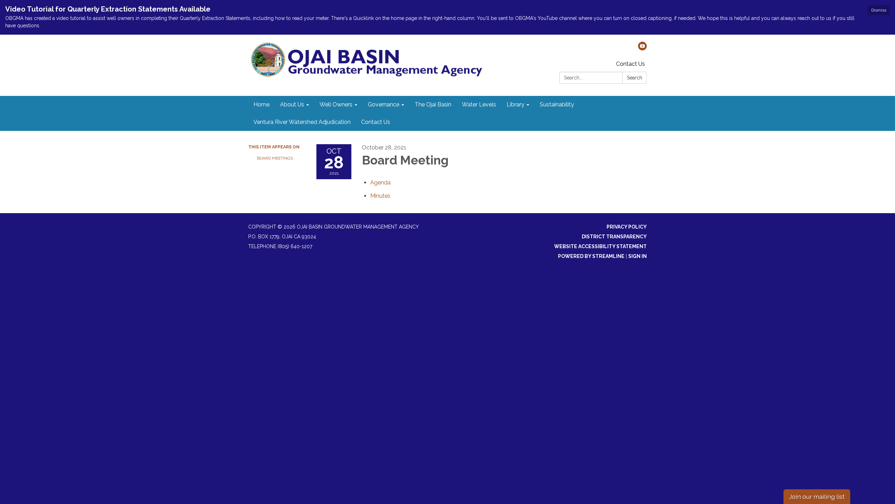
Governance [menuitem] (383, 104)
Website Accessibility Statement (600, 246)
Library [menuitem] (515, 104)
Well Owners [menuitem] (336, 104)
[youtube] (642, 48)
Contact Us (630, 64)
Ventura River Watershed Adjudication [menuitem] (302, 122)
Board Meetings (275, 158)
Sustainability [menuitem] (557, 104)
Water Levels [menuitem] (479, 104)
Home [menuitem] (261, 104)
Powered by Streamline (591, 256)
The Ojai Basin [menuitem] (433, 104)
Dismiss (878, 10)
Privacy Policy (627, 227)
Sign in (637, 256)
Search (634, 77)
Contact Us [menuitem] (375, 122)
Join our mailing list (817, 496)
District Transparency (614, 236)
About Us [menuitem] (292, 104)
